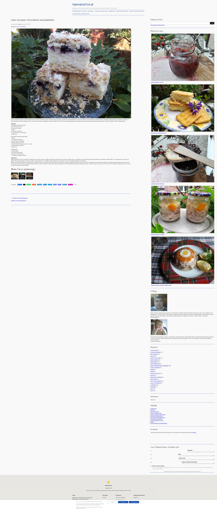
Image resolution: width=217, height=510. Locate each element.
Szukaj (212, 23)
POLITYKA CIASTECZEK (156, 413)
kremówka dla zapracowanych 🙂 (158, 133)
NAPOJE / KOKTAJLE (155, 373)
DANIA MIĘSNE (154, 361)
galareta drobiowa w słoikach (157, 234)
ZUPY (152, 390)
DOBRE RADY (154, 408)
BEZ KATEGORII (154, 354)
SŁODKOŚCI (23, 26)
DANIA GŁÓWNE (154, 360)
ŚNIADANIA (153, 386)
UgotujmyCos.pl (82, 4)
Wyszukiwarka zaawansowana (157, 25)
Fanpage (194, 432)
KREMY (152, 371)
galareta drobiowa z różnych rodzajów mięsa (161, 285)
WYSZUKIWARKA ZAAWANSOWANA (159, 423)
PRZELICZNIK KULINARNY (156, 419)
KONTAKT (153, 410)
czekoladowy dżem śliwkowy (157, 183)
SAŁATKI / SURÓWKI (155, 383)
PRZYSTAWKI (154, 379)
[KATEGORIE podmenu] (93, 11)
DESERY (152, 369)
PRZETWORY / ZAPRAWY (156, 377)
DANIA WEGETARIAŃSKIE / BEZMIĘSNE (159, 365)
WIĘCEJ (152, 422)
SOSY (152, 388)
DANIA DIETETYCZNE (155, 358)
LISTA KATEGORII (154, 411)
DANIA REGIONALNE (155, 363)
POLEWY (153, 375)
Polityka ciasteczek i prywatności (158, 414)
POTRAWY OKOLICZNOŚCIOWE (158, 417)
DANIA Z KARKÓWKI (155, 367)
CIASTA (18, 26)
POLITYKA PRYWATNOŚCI (156, 416)
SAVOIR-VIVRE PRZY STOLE (157, 420)
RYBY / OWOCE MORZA (156, 381)
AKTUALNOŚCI (154, 350)
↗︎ (213, 451)
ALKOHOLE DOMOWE (155, 352)
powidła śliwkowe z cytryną (157, 82)
